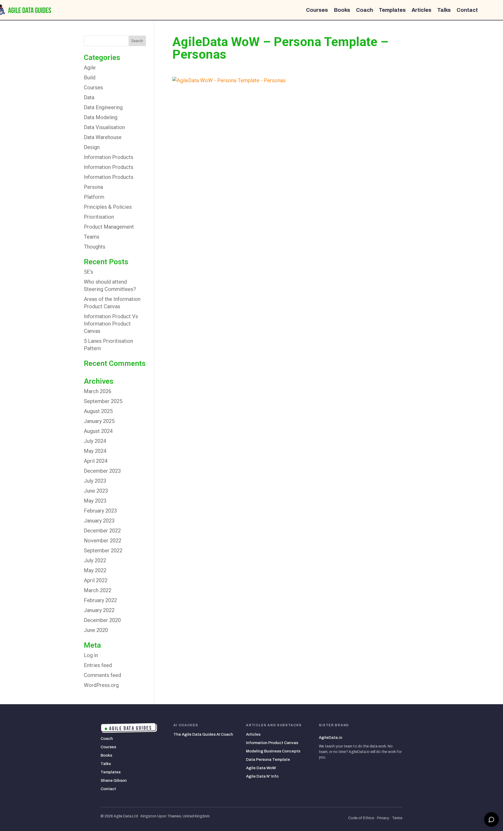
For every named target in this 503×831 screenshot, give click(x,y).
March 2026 (97, 391)
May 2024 (95, 451)
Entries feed (98, 665)
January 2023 (99, 521)
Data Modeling (100, 117)
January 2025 (99, 421)
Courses (317, 10)
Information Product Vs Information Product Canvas (111, 323)
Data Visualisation (104, 127)
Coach (364, 10)
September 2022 (103, 550)
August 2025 (98, 411)
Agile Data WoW (261, 768)
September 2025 (103, 401)
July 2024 (95, 441)
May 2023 (95, 501)
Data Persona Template (268, 759)
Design (92, 147)
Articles (421, 10)
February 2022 (100, 600)
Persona (93, 187)
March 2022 (97, 590)
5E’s (88, 272)
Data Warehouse (103, 137)
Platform (94, 197)
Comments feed (102, 675)
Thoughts (94, 247)
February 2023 (100, 511)
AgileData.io (330, 737)
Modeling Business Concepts (273, 751)
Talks (444, 10)
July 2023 (95, 481)
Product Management (109, 227)
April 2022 (95, 580)
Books (342, 10)
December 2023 (102, 471)
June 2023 (96, 491)
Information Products (108, 157)
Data (89, 97)
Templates (392, 10)
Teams (91, 237)
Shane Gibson (114, 780)
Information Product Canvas (272, 743)
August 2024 (98, 431)
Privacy (383, 818)
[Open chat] (491, 819)
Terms (397, 818)
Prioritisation (99, 217)
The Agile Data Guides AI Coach (203, 734)
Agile (90, 67)
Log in (91, 655)
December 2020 (102, 620)
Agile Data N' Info (262, 776)
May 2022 (95, 570)
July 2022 (95, 560)
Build (89, 77)
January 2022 (99, 610)
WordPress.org (101, 685)
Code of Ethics (361, 818)
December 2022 (102, 530)
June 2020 (96, 630)
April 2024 (95, 461)
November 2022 (102, 540)
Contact (467, 10)
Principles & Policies (108, 207)
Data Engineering (103, 107)
